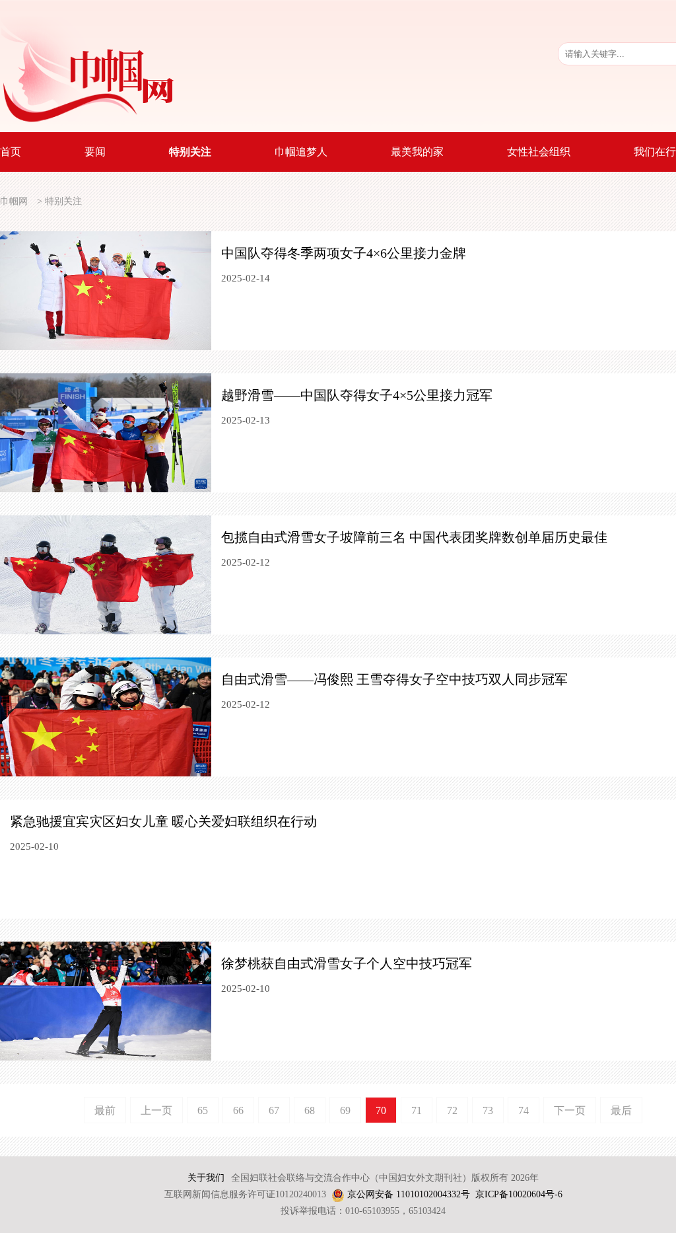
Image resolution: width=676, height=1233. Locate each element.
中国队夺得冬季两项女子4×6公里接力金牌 (343, 253)
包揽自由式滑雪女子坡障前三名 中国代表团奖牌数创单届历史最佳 (414, 537)
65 (202, 1110)
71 (416, 1110)
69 (345, 1110)
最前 (105, 1110)
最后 (621, 1110)
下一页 (570, 1110)
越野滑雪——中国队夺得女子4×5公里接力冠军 (356, 395)
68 (309, 1110)
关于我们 (205, 1178)
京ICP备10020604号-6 (518, 1194)
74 (523, 1110)
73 (488, 1110)
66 (238, 1110)
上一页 (156, 1110)
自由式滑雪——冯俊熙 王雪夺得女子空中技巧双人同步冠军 (394, 679)
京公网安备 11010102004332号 (408, 1194)
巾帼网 (14, 201)
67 (274, 1110)
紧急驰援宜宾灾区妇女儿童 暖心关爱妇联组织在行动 (163, 821)
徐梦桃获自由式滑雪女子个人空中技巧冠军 (346, 963)
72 (452, 1110)
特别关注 (63, 201)
